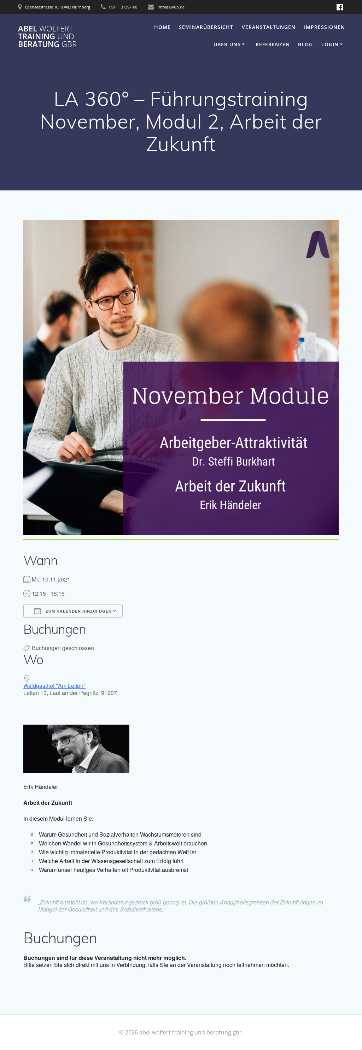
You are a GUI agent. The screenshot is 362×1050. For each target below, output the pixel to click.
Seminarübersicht (206, 27)
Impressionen (324, 27)
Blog (305, 44)
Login (330, 44)
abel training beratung (47, 36)
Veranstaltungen (269, 27)
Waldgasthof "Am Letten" (54, 686)
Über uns (227, 44)
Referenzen (273, 44)
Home (162, 27)
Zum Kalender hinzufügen (78, 611)
